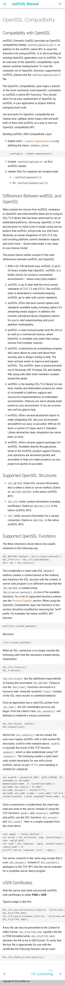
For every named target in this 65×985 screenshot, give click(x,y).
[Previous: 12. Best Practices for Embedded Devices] (5, 972)
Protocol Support (22, 600)
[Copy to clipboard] (62, 154)
